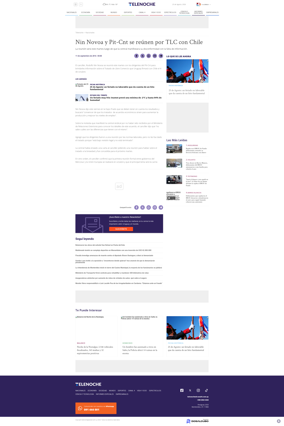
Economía (85, 12)
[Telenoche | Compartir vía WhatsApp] (148, 56)
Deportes (128, 12)
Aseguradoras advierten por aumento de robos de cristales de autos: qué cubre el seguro (111, 278)
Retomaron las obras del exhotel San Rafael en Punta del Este (100, 245)
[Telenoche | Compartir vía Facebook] (136, 56)
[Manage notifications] (279, 421)
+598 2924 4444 (203, 400)
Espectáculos (170, 12)
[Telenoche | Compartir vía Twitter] (142, 56)
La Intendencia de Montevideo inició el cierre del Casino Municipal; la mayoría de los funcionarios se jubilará (118, 268)
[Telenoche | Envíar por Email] (155, 56)
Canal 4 (142, 12)
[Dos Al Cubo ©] (198, 423)
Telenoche (79, 33)
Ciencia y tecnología (184, 12)
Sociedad (100, 12)
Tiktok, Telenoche (206, 390)
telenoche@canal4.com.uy (198, 397)
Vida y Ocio (156, 12)
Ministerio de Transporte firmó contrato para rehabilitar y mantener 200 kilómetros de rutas (112, 273)
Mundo (114, 12)
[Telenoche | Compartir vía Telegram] (161, 56)
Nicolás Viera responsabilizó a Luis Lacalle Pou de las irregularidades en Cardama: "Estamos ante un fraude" (118, 283)
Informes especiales (198, 12)
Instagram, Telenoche (198, 390)
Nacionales (72, 12)
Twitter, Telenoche (190, 390)
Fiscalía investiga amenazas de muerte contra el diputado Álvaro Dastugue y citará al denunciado (114, 255)
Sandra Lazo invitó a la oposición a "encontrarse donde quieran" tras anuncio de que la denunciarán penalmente (115, 262)
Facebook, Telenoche (181, 390)
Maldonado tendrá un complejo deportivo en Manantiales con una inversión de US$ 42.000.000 (113, 250)
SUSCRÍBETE (121, 229)
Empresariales (212, 12)
